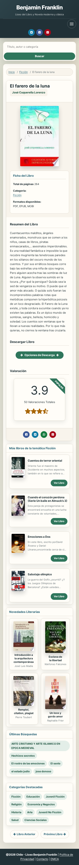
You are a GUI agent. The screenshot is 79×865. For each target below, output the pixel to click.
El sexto (55, 763)
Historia (16, 812)
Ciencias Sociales (35, 820)
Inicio (11, 72)
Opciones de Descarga (39, 355)
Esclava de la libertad (55, 658)
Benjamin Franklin (39, 7)
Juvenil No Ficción (49, 812)
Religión (16, 804)
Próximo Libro (53, 834)
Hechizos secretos (23, 755)
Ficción (23, 72)
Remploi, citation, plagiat (23, 711)
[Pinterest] (47, 32)
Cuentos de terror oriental (45, 460)
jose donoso (43, 771)
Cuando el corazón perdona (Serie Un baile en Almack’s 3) (47, 499)
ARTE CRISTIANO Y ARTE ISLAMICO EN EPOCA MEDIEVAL (35, 745)
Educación (33, 796)
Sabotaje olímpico (40, 574)
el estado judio (20, 771)
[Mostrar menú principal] (71, 24)
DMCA (55, 859)
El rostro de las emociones (28, 763)
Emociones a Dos (39, 536)
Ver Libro (59, 482)
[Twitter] (31, 32)
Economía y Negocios (41, 804)
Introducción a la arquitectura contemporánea (24, 658)
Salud (15, 820)
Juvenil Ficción (55, 796)
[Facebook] (39, 32)
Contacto (42, 859)
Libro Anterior (26, 834)
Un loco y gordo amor (55, 714)
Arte (30, 812)
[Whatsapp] (44, 434)
